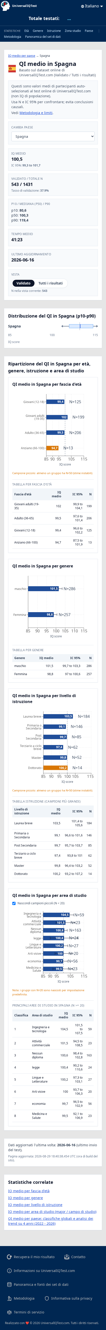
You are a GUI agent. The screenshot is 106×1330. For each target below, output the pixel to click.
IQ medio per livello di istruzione (35, 1204)
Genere (38, 31)
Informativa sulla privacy (71, 1298)
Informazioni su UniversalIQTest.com (44, 1270)
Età (26, 31)
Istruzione (54, 31)
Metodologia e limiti (36, 112)
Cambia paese (22, 127)
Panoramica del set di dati (43, 37)
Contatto (78, 1256)
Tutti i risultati (50, 283)
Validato (24, 283)
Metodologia (12, 37)
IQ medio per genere (25, 1197)
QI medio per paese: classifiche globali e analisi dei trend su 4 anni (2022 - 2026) (50, 1221)
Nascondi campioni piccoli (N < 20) (41, 903)
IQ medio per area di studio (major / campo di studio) (52, 1211)
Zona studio (73, 31)
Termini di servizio (29, 1312)
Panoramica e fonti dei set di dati (41, 1284)
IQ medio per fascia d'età (29, 1191)
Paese (89, 31)
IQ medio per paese (21, 56)
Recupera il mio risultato (34, 1256)
